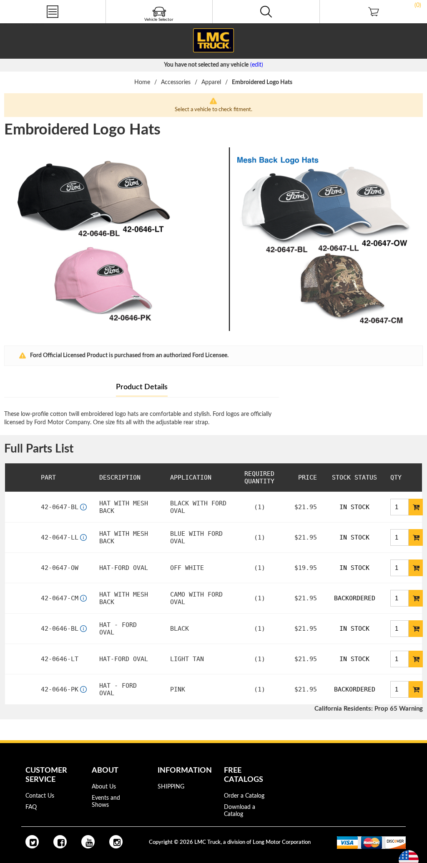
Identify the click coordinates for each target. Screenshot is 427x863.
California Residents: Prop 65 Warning (368, 709)
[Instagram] (116, 841)
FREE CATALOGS (22, 24)
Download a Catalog (239, 810)
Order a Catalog (244, 796)
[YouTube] (88, 841)
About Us (104, 787)
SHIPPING (171, 787)
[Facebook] (60, 841)
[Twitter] (32, 841)
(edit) (256, 65)
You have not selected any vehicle (206, 65)
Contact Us (39, 796)
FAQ (31, 807)
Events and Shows (106, 801)
